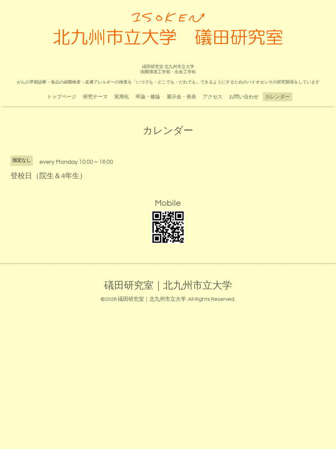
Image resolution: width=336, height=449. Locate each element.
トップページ (61, 96)
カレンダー (277, 96)
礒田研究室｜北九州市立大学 (168, 285)
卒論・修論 (148, 96)
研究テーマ (95, 96)
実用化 (121, 96)
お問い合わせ (244, 96)
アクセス (212, 96)
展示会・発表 (181, 96)
